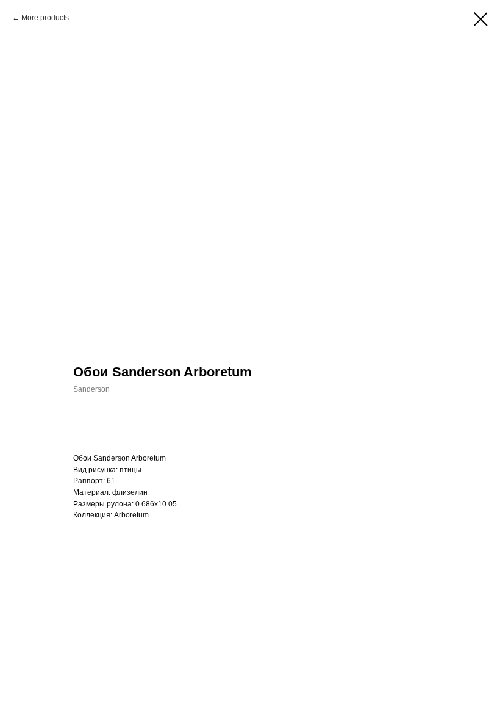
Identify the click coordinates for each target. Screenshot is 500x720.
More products (45, 17)
